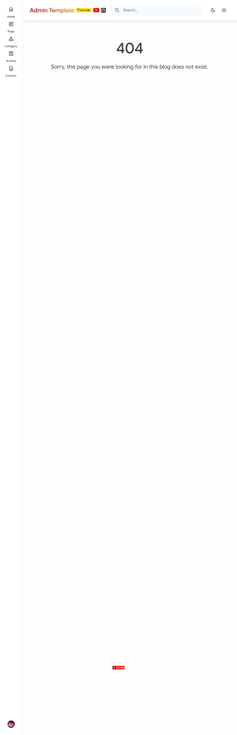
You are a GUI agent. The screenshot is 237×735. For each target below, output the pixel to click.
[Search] (117, 10)
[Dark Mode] (212, 10)
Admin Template (52, 10)
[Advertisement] (118, 702)
